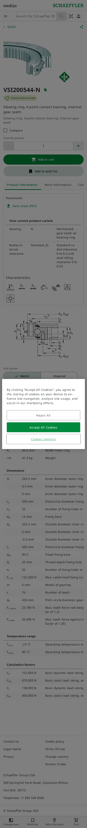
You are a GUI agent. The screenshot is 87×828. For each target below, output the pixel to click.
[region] (43, 414)
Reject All (43, 415)
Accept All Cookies (43, 427)
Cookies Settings (43, 439)
